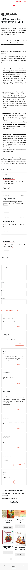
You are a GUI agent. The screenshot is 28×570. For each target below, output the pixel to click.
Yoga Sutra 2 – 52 (9, 241)
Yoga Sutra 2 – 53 (9, 221)
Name (4, 282)
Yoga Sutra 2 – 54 (9, 199)
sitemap (14, 567)
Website (3, 298)
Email (4, 290)
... (5, 226)
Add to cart (7, 527)
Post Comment (9, 310)
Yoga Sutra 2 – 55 (9, 178)
